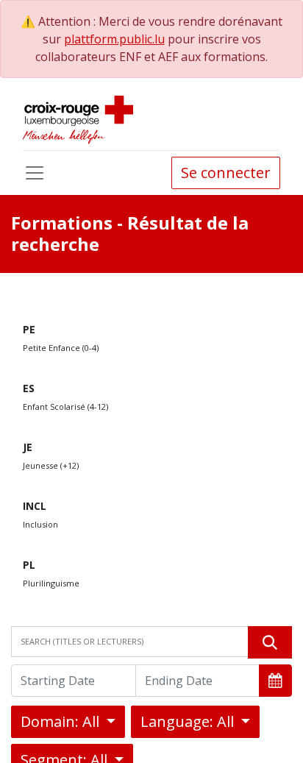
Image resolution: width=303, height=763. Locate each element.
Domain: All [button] (62, 721)
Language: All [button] (189, 721)
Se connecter (226, 172)
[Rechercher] (270, 642)
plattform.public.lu (114, 39)
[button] (275, 680)
